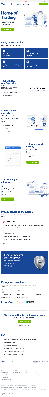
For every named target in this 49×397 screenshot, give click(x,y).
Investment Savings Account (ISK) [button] (6, 374)
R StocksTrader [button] (3, 375)
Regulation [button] (26, 372)
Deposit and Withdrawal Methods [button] (6, 379)
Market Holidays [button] (15, 370)
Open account (7, 29)
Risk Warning (38, 370)
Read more (3, 98)
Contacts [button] (25, 375)
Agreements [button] (26, 374)
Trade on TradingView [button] (4, 377)
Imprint (37, 372)
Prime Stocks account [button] (4, 372)
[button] (46, 1)
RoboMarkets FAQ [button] (15, 374)
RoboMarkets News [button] (27, 370)
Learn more (3, 243)
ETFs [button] (2, 370)
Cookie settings (38, 374)
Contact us (26, 325)
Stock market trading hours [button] (17, 372)
